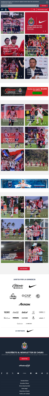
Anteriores (23, 269)
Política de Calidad (24, 394)
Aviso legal (24, 388)
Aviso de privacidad (24, 386)
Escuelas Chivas (24, 383)
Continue (44, 5)
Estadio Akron (24, 381)
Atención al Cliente (24, 391)
